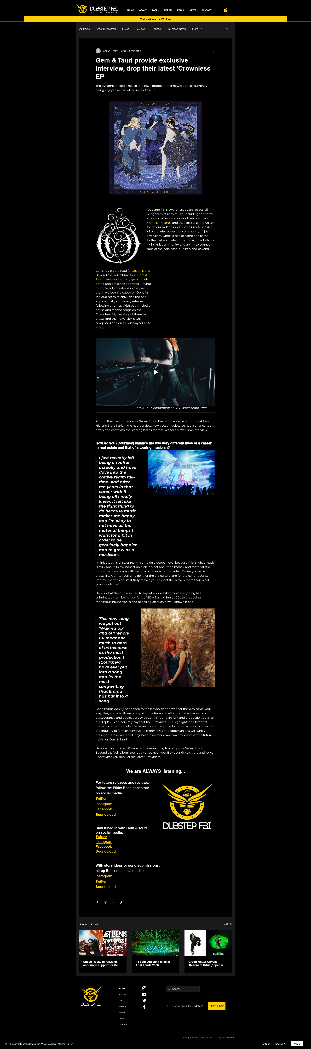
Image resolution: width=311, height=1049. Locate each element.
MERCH (122, 1006)
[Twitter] (144, 1000)
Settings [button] (266, 1043)
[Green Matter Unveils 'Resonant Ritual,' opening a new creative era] (208, 943)
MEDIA (122, 1012)
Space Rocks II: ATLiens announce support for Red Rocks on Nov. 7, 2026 (101, 963)
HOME (122, 988)
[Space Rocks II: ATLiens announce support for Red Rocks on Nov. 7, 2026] (103, 943)
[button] (226, 10)
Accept (297, 1043)
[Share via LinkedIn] (113, 902)
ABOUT (122, 994)
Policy (70, 1043)
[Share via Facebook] (97, 902)
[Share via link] (120, 902)
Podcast (156, 28)
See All (228, 923)
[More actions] (213, 51)
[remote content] (187, 293)
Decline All (280, 1043)
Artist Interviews (106, 28)
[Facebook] (144, 1006)
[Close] (307, 1043)
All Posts (84, 28)
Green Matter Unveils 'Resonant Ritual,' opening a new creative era (207, 963)
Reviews (140, 28)
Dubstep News (177, 28)
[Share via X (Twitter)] (105, 902)
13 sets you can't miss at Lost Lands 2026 (153, 963)
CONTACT (124, 1024)
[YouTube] (144, 994)
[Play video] (155, 372)
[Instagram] (144, 988)
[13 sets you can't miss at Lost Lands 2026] (155, 943)
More (195, 28)
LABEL (121, 1000)
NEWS (122, 1018)
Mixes (125, 28)
